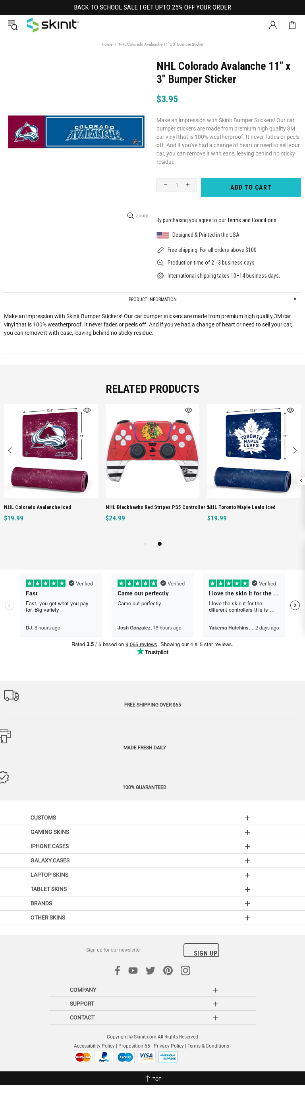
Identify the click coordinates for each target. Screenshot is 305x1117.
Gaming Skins (50, 832)
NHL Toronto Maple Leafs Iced (241, 507)
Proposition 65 (134, 1046)
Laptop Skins (49, 874)
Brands (41, 903)
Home (107, 44)
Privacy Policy (169, 1046)
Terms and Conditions (251, 220)
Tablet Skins (49, 889)
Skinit (52, 25)
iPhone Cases (50, 846)
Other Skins (48, 917)
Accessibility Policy (94, 1046)
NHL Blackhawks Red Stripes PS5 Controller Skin (160, 507)
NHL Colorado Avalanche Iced (37, 507)
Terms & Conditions (208, 1046)
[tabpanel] (51, 471)
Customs (43, 817)
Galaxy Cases (50, 860)
